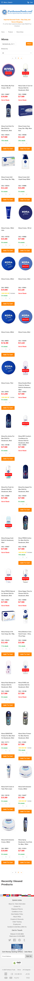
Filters (29, 44)
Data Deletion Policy (17, 914)
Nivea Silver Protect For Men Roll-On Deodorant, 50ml (24, 735)
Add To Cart (8, 149)
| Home (19, 970)
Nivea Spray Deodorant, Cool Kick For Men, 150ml (25, 842)
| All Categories (26, 970)
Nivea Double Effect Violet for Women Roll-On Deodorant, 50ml (24, 386)
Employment (17, 924)
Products (10, 32)
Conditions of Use (17, 911)
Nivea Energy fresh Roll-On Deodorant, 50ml (7, 540)
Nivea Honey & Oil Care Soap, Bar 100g (7, 633)
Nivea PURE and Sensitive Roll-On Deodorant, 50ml (23, 685)
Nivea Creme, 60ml (24, 332)
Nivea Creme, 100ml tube (7, 229)
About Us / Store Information (17, 904)
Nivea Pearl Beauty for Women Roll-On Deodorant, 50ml (8, 685)
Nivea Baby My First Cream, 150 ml (7, 87)
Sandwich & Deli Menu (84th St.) (17, 927)
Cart (31, 2)
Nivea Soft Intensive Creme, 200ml (24, 788)
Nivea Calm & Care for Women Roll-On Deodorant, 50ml (25, 88)
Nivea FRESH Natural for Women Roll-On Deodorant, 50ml (8, 593)
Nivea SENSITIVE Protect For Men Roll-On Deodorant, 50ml (8, 735)
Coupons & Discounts (17, 919)
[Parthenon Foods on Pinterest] (19, 941)
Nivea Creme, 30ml (24, 279)
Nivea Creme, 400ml (7, 332)
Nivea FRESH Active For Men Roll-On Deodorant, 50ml (24, 540)
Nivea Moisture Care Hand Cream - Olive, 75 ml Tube (24, 634)
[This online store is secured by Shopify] (17, 964)
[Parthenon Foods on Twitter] (9, 941)
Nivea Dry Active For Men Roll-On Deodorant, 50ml (7, 438)
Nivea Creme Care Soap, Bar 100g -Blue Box (25, 128)
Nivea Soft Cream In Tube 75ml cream (7, 788)
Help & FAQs (17, 916)
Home (2, 32)
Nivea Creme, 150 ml (24, 228)
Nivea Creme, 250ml (7, 279)
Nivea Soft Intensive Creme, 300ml (7, 841)
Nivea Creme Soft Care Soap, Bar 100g (7, 178)
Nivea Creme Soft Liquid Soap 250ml (24, 178)
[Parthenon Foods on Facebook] (14, 941)
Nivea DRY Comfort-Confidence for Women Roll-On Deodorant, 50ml (24, 439)
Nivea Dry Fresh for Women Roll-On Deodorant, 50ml (7, 489)
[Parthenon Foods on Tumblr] (24, 941)
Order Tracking (17, 922)
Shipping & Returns (17, 909)
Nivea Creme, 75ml (7, 383)
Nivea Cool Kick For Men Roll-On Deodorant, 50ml (7, 128)
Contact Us (17, 906)
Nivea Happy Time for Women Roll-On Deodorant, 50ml (25, 593)
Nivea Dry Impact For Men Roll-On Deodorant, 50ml (25, 489)
